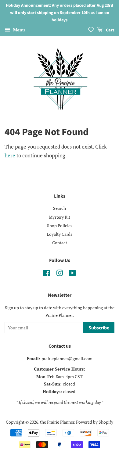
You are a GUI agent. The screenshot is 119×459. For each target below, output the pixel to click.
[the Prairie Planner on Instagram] (59, 274)
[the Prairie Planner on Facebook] (46, 274)
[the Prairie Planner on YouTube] (72, 274)
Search (59, 208)
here (10, 155)
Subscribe (98, 328)
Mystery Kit (59, 217)
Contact (59, 243)
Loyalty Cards (59, 234)
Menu (18, 30)
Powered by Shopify (94, 422)
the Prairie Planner (57, 422)
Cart (109, 30)
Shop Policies (59, 225)
